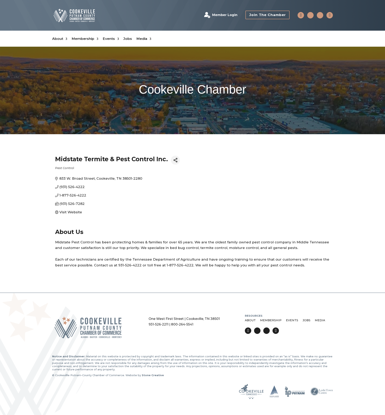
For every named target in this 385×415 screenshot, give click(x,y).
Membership (83, 39)
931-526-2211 (158, 324)
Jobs (127, 39)
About (57, 39)
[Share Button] (175, 160)
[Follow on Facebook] (310, 15)
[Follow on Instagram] (320, 15)
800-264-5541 (182, 324)
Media (141, 39)
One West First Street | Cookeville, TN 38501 (184, 319)
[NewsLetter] (329, 15)
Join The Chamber (267, 15)
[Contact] (301, 15)
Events (109, 39)
